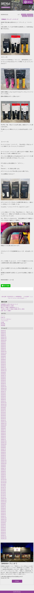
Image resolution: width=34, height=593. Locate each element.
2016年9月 (3, 503)
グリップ (24, 14)
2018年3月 (3, 474)
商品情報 (31, 16)
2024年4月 (3, 362)
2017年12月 (3, 479)
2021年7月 (3, 410)
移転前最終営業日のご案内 (7, 305)
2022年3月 (3, 398)
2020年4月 (3, 434)
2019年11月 (3, 442)
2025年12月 (3, 337)
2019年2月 (3, 457)
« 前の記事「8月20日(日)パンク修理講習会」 (12, 296)
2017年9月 (3, 484)
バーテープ (30, 14)
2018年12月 (3, 460)
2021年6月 (3, 412)
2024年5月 (3, 361)
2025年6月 (3, 345)
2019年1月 (3, 458)
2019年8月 (3, 447)
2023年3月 (3, 382)
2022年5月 (3, 394)
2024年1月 (3, 367)
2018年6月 (3, 470)
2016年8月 (3, 505)
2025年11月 (3, 338)
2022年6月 (3, 393)
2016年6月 (3, 508)
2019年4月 (3, 454)
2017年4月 (3, 492)
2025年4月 (3, 346)
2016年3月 (3, 513)
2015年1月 (3, 535)
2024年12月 (3, 351)
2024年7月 (3, 358)
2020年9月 (3, 426)
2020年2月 (3, 438)
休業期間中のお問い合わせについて (9, 304)
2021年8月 (3, 409)
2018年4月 (3, 473)
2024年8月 (3, 356)
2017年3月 (3, 494)
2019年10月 (3, 444)
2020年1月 (3, 439)
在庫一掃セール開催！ (6, 310)
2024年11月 (3, 353)
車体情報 (3, 325)
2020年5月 (3, 433)
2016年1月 (3, 516)
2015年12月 (3, 518)
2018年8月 (3, 466)
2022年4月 (3, 396)
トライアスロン (4, 320)
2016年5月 (3, 510)
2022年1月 (3, 401)
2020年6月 (3, 431)
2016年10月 (3, 502)
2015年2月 (3, 534)
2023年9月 (3, 372)
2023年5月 (3, 378)
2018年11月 (3, 462)
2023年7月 (3, 375)
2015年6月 (3, 527)
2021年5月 (3, 414)
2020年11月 (3, 423)
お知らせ (25, 16)
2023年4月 (3, 380)
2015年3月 (3, 532)
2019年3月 (3, 455)
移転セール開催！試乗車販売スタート (10, 307)
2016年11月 (3, 500)
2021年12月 (3, 402)
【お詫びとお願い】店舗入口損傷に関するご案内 (12, 309)
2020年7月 (3, 430)
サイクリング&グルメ (6, 319)
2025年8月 (3, 343)
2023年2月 (3, 383)
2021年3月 (3, 417)
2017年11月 (3, 481)
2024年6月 (3, 359)
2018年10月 (3, 463)
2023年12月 (3, 369)
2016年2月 (3, 514)
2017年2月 (3, 495)
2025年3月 (3, 348)
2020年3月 (3, 436)
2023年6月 (3, 377)
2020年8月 (3, 428)
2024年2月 (3, 366)
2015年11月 (3, 519)
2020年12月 (3, 422)
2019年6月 (3, 450)
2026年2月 (3, 334)
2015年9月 (3, 522)
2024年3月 (3, 364)
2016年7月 (3, 506)
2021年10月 (3, 406)
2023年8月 (3, 374)
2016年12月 (3, 498)
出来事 (2, 322)
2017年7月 (3, 487)
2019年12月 (3, 441)
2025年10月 (3, 340)
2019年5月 (3, 452)
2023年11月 (3, 370)
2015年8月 (3, 524)
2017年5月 (3, 490)
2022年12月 (3, 386)
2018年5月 (3, 471)
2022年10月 (3, 390)
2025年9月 (3, 342)
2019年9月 (3, 446)
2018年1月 (3, 478)
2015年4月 (3, 530)
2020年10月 (3, 425)
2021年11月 (3, 404)
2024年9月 (3, 354)
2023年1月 (3, 385)
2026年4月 (3, 330)
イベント (3, 316)
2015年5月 (3, 529)
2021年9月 (3, 407)
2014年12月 (3, 537)
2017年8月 (3, 486)
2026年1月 (3, 335)
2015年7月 (3, 526)
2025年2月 (3, 350)
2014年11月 (3, 538)
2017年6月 (3, 489)
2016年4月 (3, 511)
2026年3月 (3, 332)
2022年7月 (3, 391)
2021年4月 (3, 415)
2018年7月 (3, 468)
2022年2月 (3, 399)
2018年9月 (3, 465)
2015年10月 (3, 521)
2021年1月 (3, 420)
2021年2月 (3, 418)
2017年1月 (3, 497)
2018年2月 (3, 476)
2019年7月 (3, 449)
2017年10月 (3, 482)
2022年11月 (3, 388)
